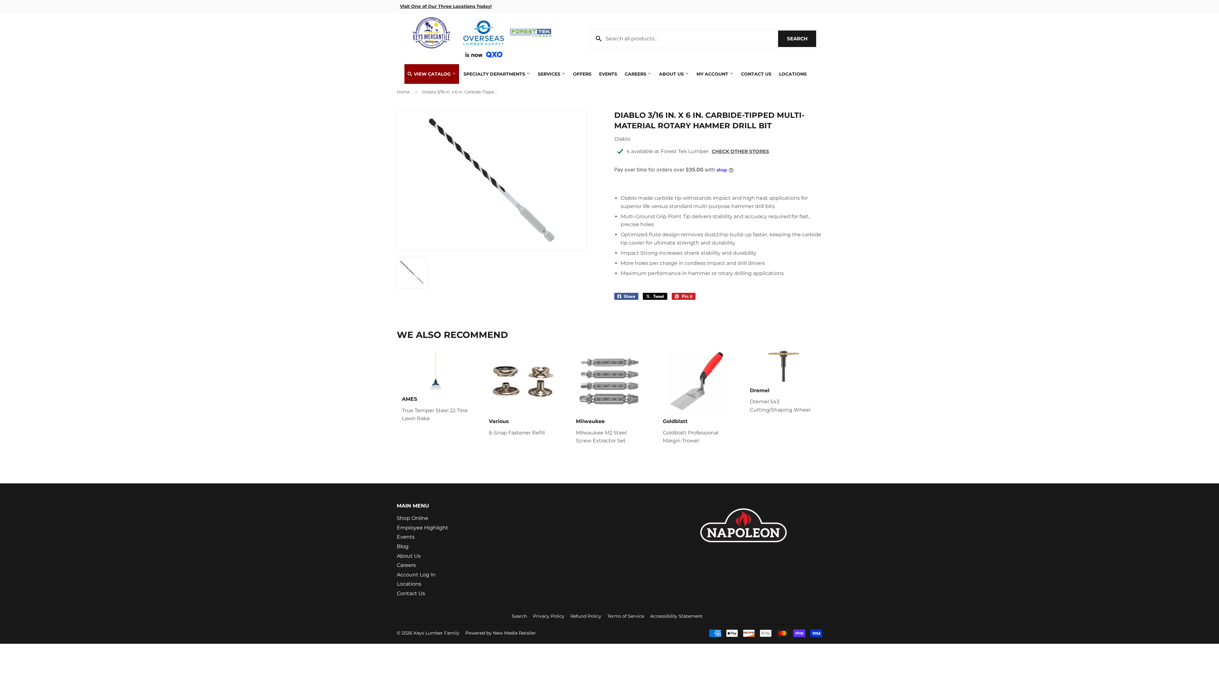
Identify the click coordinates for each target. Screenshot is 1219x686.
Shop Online (412, 518)
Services (550, 74)
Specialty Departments (494, 74)
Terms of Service (625, 616)
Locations (793, 74)
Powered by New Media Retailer (500, 633)
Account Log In (416, 575)
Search (801, 39)
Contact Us (756, 74)
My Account (712, 74)
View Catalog (432, 74)
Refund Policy (585, 616)
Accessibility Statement (676, 616)
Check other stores (740, 151)
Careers (636, 74)
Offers (582, 74)
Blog (403, 546)
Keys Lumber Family (436, 633)
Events (608, 74)
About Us (672, 74)
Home (403, 91)
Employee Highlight (422, 528)
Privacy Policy (548, 616)
